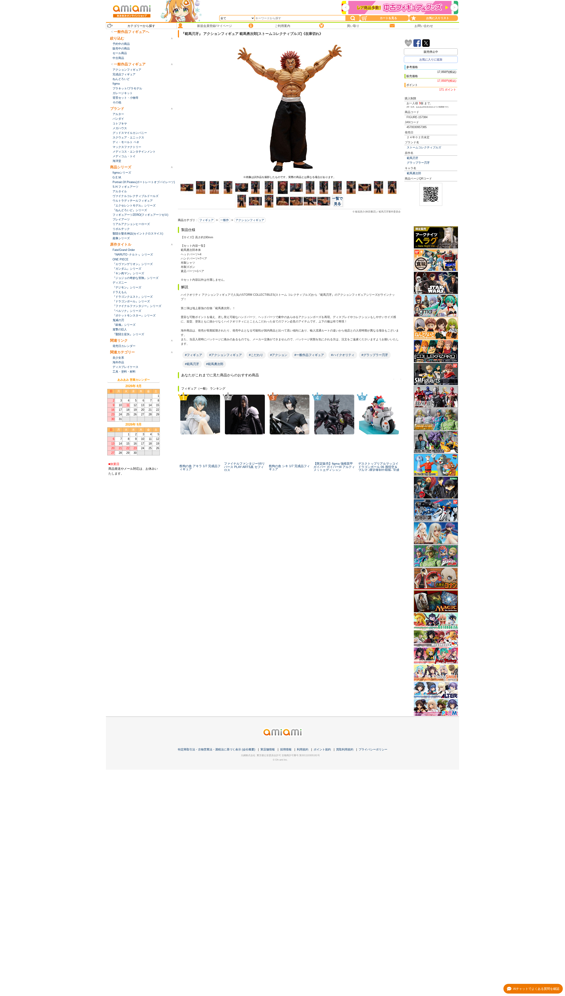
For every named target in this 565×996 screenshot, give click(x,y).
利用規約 (302, 749)
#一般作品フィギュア (309, 355)
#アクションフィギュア (225, 355)
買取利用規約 (344, 749)
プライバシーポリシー (373, 749)
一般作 (224, 220)
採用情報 (286, 749)
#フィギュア (193, 355)
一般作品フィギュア (130, 64)
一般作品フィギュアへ (131, 32)
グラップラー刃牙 (418, 162)
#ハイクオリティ (342, 355)
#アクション (278, 355)
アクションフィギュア (249, 220)
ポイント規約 (322, 749)
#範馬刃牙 (192, 364)
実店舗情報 (267, 749)
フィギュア (206, 220)
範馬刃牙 (412, 158)
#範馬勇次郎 (214, 364)
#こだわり (256, 355)
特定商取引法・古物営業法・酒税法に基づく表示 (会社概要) (216, 749)
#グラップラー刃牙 (375, 355)
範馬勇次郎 (414, 173)
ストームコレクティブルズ (424, 147)
